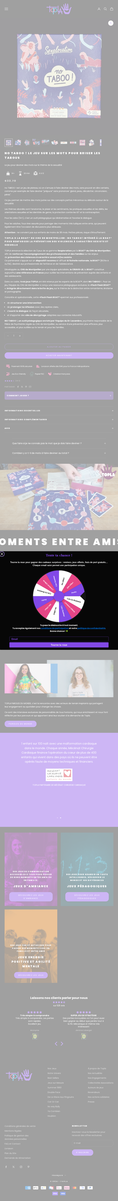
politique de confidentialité (91, 628)
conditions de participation (54, 628)
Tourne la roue (59, 645)
